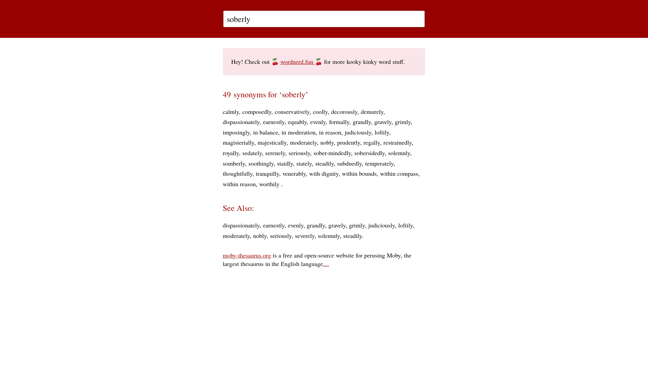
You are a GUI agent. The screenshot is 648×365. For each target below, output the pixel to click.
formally (339, 122)
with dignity (324, 173)
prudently (348, 142)
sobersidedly (369, 153)
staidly (285, 163)
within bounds (359, 173)
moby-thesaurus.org (247, 255)
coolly (320, 111)
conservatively (292, 111)
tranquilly (267, 173)
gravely (383, 122)
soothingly (261, 163)
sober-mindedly (332, 153)
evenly (318, 122)
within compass (399, 173)
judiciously (358, 132)
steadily (324, 163)
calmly (231, 111)
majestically (272, 142)
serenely (275, 153)
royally (231, 153)
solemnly (399, 153)
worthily (270, 184)
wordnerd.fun (297, 61)
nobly (327, 142)
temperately (379, 163)
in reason (330, 132)
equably (297, 122)
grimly (403, 122)
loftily (382, 132)
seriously (299, 153)
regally (371, 142)
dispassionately (241, 122)
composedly (256, 111)
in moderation (298, 132)
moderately (303, 142)
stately (304, 163)
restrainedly (397, 142)
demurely (372, 111)
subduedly (349, 163)
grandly (362, 122)
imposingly (236, 132)
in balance (265, 132)
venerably (294, 173)
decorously (344, 111)
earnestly (274, 122)
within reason (239, 184)
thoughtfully (237, 173)
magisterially (238, 142)
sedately (252, 153)
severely (305, 236)
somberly (234, 163)
